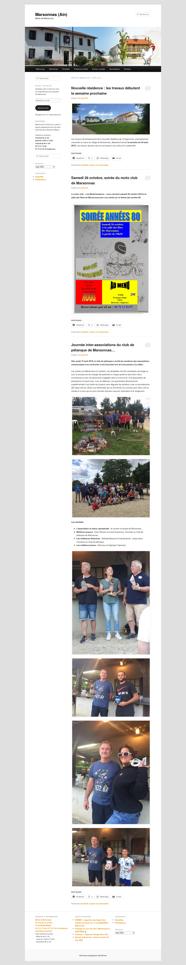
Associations (114, 69)
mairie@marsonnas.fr (43, 931)
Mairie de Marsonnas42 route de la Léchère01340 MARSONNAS (44, 923)
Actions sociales (98, 69)
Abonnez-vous (43, 108)
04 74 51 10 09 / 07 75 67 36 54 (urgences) (51, 928)
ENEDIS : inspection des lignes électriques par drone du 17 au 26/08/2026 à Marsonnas (91, 923)
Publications (40, 179)
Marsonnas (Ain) (51, 14)
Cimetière (66, 69)
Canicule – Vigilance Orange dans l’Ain (91, 934)
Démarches (53, 69)
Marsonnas (40, 69)
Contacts (127, 69)
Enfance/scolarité (81, 69)
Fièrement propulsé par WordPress (93, 955)
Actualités (84, 165)
